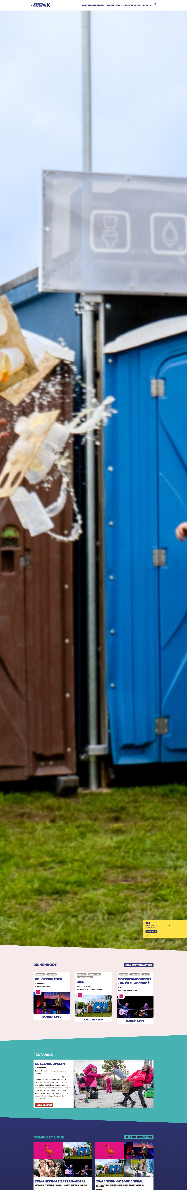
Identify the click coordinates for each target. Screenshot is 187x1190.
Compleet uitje (113, 5)
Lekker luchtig (95, 974)
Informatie (136, 5)
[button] (154, 5)
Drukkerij (125, 5)
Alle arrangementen (139, 1137)
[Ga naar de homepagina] (40, 5)
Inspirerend (51, 974)
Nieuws (145, 5)
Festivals (101, 5)
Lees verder (44, 1104)
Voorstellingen (89, 5)
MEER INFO (151, 931)
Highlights (40, 974)
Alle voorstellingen (138, 964)
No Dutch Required (85, 977)
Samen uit (145, 974)
